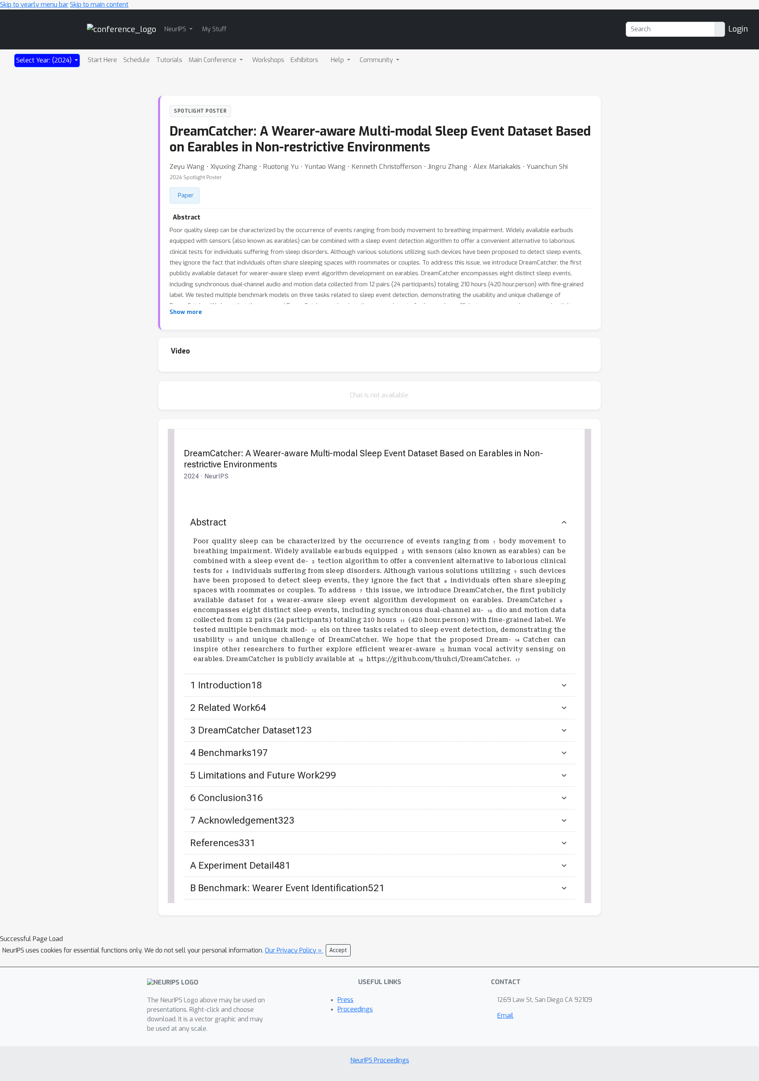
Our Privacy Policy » (294, 950)
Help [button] (338, 60)
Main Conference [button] (213, 60)
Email (505, 1015)
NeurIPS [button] (176, 29)
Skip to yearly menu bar (34, 4)
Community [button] (377, 60)
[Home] (121, 29)
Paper (186, 195)
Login (738, 29)
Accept (338, 950)
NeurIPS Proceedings (379, 1060)
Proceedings (355, 1009)
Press (345, 1000)
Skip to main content (99, 4)
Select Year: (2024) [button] (44, 60)
